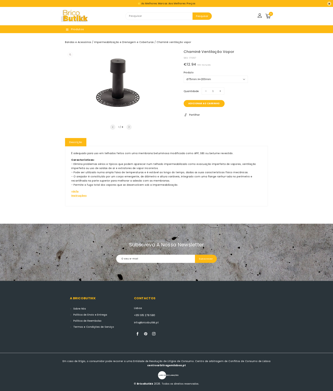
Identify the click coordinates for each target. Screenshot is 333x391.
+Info (75, 191)
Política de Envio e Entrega (90, 314)
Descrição (75, 142)
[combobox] (159, 16)
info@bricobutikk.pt (146, 322)
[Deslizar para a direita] (129, 127)
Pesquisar (202, 16)
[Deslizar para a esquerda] (112, 127)
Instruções (79, 195)
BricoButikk (145, 383)
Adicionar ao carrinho (204, 103)
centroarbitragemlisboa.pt (166, 365)
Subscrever (206, 258)
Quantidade (191, 91)
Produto (189, 72)
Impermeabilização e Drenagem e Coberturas (124, 42)
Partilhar (194, 115)
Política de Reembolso (87, 321)
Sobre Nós (79, 308)
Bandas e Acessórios (78, 42)
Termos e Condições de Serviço (93, 327)
